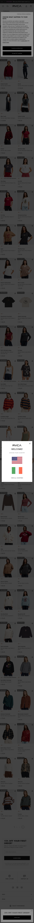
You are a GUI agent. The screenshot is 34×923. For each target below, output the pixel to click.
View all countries (17, 478)
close (30, 443)
